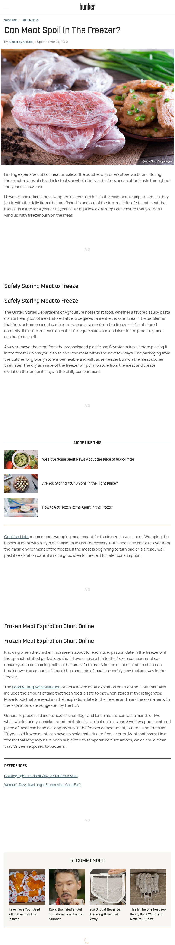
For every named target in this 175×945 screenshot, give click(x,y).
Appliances (30, 20)
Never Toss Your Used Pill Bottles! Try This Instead (24, 914)
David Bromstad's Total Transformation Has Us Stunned (65, 914)
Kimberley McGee (21, 41)
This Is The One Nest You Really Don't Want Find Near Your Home (148, 914)
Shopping (11, 20)
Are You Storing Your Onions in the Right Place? (80, 484)
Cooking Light (16, 537)
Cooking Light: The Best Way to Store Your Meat (41, 776)
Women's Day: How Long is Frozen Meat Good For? (42, 785)
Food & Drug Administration (36, 687)
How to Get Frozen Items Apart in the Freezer (77, 508)
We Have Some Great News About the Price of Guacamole (88, 460)
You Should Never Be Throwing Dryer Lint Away (105, 914)
